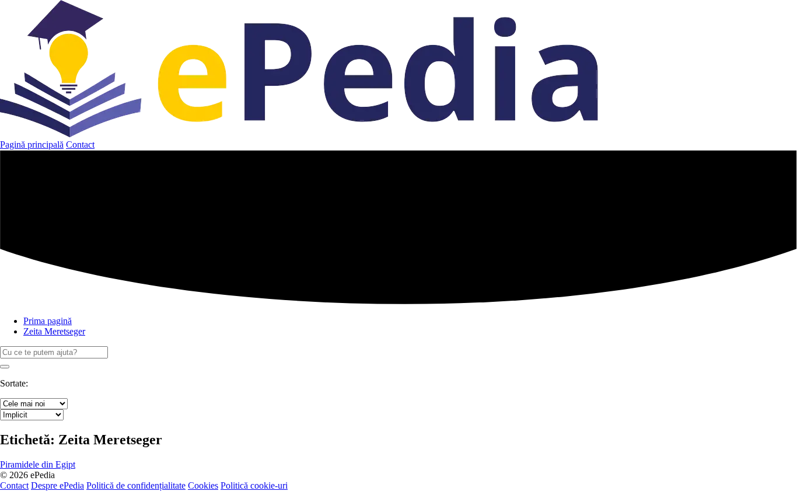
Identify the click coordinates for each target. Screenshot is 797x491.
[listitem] (37, 464)
